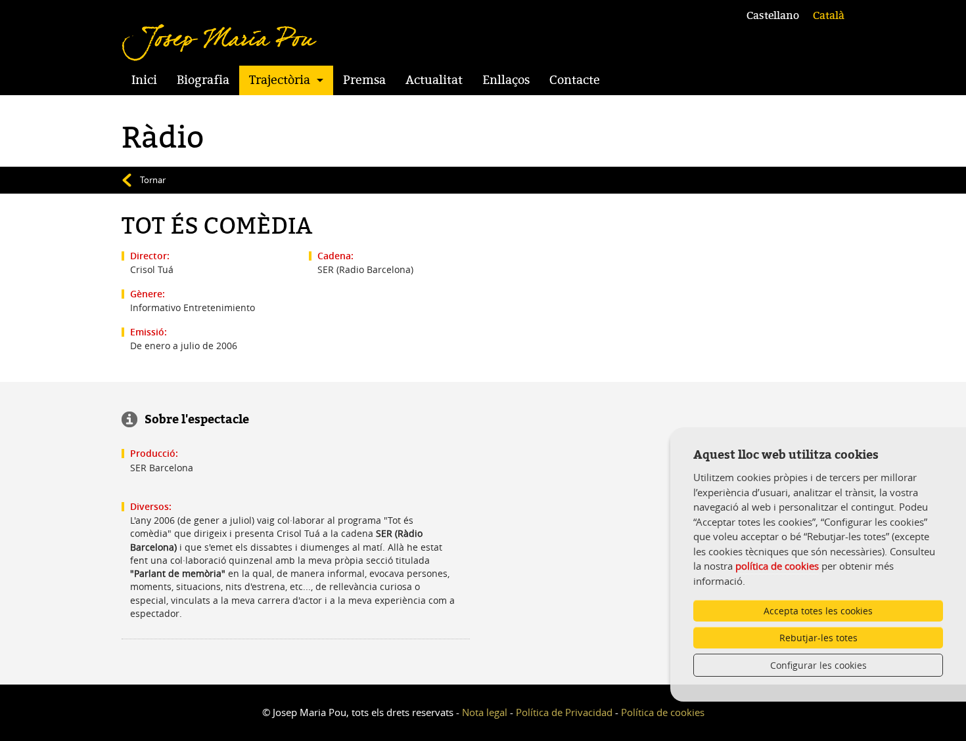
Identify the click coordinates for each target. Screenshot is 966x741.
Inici (144, 80)
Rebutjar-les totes (818, 637)
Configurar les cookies (818, 665)
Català (828, 15)
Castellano (773, 15)
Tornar (153, 180)
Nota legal (484, 712)
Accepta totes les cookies (818, 610)
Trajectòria (279, 80)
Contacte (574, 80)
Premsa (364, 80)
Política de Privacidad (564, 712)
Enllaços (506, 80)
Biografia (203, 80)
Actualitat (434, 80)
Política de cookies (662, 712)
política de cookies (777, 565)
